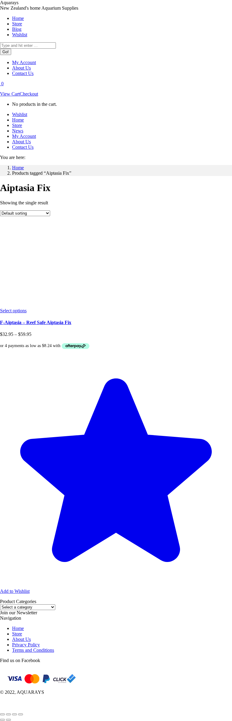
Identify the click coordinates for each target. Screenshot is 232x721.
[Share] (8, 714)
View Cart (10, 93)
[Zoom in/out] (20, 714)
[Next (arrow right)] (8, 720)
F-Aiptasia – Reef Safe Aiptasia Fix (35, 322)
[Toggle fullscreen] (14, 714)
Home (18, 628)
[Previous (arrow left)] (2, 720)
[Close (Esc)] (2, 714)
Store (17, 633)
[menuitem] (18, 18)
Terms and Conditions (33, 650)
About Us (21, 639)
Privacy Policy (26, 644)
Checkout (29, 93)
